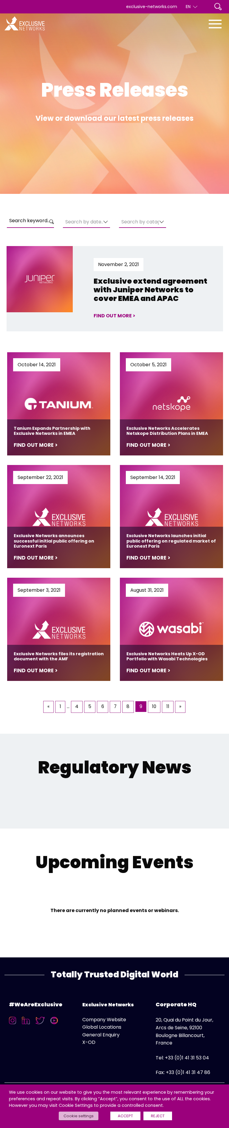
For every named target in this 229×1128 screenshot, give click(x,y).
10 (154, 706)
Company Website (104, 1019)
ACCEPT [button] (125, 1116)
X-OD (88, 1042)
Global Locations (101, 1027)
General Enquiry (101, 1034)
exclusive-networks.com (151, 7)
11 (167, 706)
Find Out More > (114, 315)
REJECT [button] (158, 1116)
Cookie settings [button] (79, 1116)
